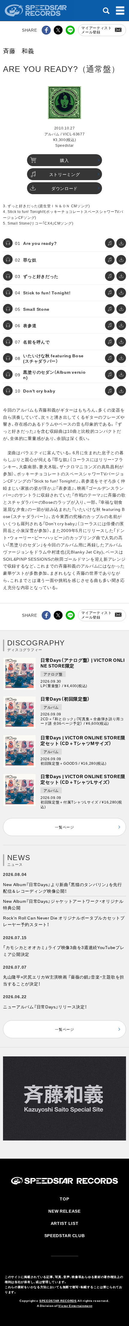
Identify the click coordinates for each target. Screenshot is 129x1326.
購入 (64, 160)
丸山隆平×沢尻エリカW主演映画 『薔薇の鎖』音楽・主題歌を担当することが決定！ (63, 980)
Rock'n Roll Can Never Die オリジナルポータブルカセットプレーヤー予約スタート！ (64, 921)
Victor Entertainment (75, 1305)
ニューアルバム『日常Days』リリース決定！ (45, 1007)
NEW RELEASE (64, 1211)
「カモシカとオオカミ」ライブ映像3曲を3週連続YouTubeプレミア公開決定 (63, 950)
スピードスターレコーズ (36, 10)
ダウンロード (64, 188)
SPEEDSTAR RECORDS (58, 1300)
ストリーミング (64, 174)
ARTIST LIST (65, 1223)
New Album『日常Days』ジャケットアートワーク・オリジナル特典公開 (63, 904)
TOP (64, 1199)
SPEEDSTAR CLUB (64, 1235)
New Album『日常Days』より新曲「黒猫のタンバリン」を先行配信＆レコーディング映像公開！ (62, 887)
